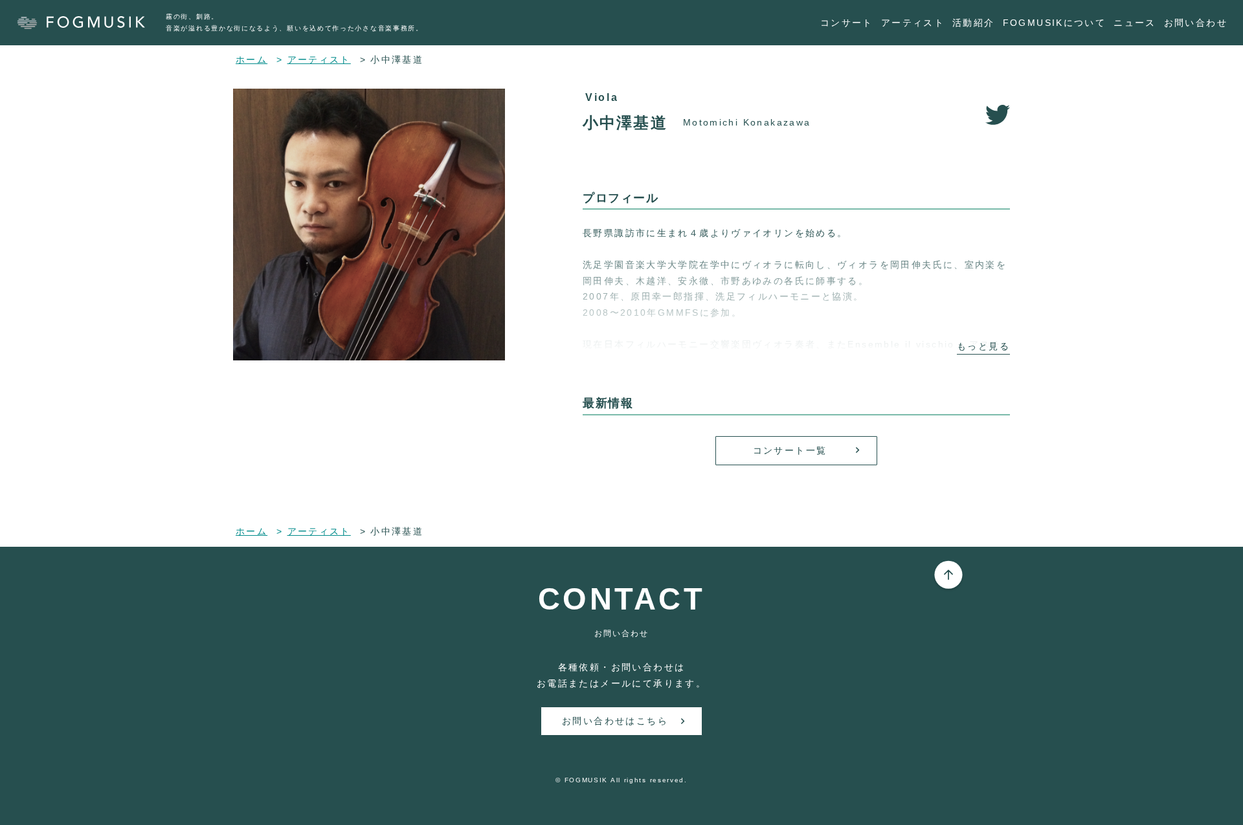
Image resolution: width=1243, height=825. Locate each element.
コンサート (846, 22)
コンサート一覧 (790, 450)
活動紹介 (973, 22)
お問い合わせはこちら (615, 721)
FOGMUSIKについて (1054, 22)
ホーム (251, 59)
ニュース (1135, 22)
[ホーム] (88, 22)
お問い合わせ (1195, 22)
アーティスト (913, 22)
